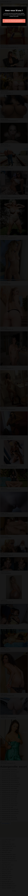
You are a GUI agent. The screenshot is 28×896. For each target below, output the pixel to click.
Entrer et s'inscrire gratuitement (14, 21)
